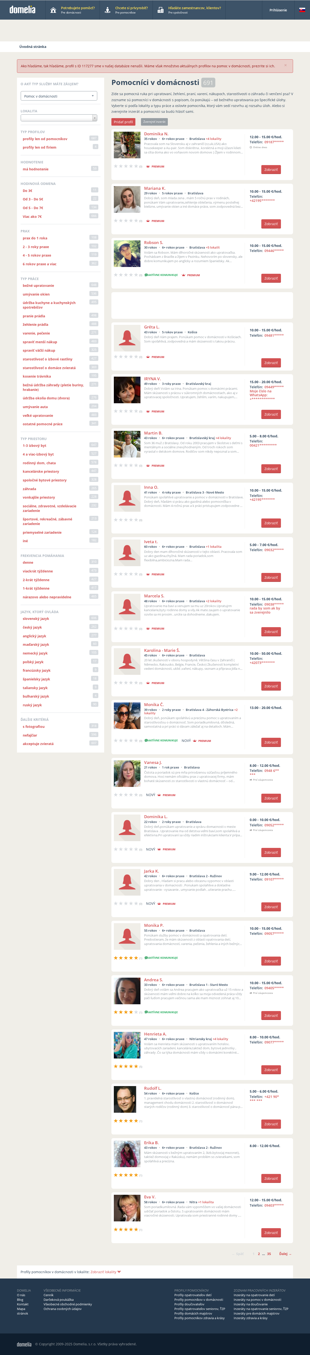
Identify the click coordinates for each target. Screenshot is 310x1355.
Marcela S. (154, 596)
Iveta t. (151, 541)
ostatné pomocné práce (42, 424)
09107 (274, 879)
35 (269, 1253)
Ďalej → (285, 1253)
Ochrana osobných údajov (63, 1309)
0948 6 (264, 772)
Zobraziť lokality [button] (104, 1272)
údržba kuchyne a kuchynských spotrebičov (49, 305)
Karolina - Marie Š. (162, 650)
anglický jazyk (34, 636)
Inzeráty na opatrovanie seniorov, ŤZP (261, 1309)
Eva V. (150, 1197)
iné (25, 541)
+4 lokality (213, 139)
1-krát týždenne (36, 588)
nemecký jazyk (35, 653)
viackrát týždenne (38, 571)
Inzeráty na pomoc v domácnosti (257, 1299)
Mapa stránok (22, 1311)
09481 (274, 335)
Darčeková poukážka (59, 1299)
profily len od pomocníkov (45, 139)
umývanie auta (35, 406)
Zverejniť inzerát (154, 122)
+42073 (262, 662)
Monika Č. (154, 704)
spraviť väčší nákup (39, 350)
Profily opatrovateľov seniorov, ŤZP (199, 1309)
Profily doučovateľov (189, 1304)
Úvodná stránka (32, 46)
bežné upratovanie (38, 285)
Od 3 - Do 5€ (33, 199)
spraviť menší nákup (40, 342)
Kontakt (23, 1304)
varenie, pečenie (36, 333)
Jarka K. (151, 871)
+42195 (262, 200)
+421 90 (264, 1098)
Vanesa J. (153, 762)
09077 (274, 1042)
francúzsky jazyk (37, 670)
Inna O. (151, 487)
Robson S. (153, 242)
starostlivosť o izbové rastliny (47, 359)
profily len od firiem (39, 147)
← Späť (238, 1253)
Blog (20, 1299)
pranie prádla (34, 316)
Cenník (49, 1295)
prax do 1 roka (35, 238)
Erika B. (151, 1142)
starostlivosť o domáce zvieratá (49, 367)
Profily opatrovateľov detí (192, 1295)
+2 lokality (213, 601)
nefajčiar (30, 735)
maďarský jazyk (36, 644)
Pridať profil (123, 122)
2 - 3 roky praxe (36, 246)
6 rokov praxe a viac (39, 264)
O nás (21, 1295)
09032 (274, 550)
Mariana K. (155, 188)
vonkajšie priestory (39, 497)
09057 (274, 933)
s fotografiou (34, 726)
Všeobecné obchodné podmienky (68, 1304)
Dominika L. (156, 816)
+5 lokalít (213, 247)
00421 (263, 445)
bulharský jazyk (36, 696)
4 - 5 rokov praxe (37, 255)
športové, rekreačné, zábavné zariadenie (47, 521)
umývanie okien (36, 294)
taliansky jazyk (35, 687)
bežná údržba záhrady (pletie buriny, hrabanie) (53, 387)
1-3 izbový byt (34, 445)
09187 (274, 142)
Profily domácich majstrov (193, 1313)
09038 (267, 608)
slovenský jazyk (36, 618)
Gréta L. (152, 327)
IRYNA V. (152, 378)
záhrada (29, 489)
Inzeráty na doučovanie (251, 1304)
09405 (274, 988)
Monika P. (154, 925)
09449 (267, 393)
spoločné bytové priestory (45, 480)
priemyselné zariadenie (42, 532)
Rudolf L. (153, 1088)
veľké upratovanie (38, 415)
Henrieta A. (155, 1034)
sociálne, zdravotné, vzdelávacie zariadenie (49, 508)
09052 (274, 825)
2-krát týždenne (36, 580)
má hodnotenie (35, 169)
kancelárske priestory (41, 471)
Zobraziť (271, 169)
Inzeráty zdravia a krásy (251, 1318)
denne (28, 562)
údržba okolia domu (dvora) (46, 398)
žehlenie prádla (35, 324)
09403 (274, 1205)
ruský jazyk (32, 705)
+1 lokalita (214, 546)
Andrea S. (153, 979)
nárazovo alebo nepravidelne (47, 597)
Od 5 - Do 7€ (33, 208)
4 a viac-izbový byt (38, 454)
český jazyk (32, 627)
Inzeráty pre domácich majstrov (256, 1313)
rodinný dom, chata (39, 463)
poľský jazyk (33, 662)
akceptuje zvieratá (38, 743)
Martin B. (153, 433)
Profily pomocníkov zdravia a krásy (199, 1318)
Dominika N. (156, 134)
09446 (274, 250)
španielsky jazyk (36, 679)
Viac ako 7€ (32, 216)
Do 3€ (27, 190)
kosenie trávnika (37, 376)
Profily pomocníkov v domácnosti (198, 1299)
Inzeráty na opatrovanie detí (254, 1295)
